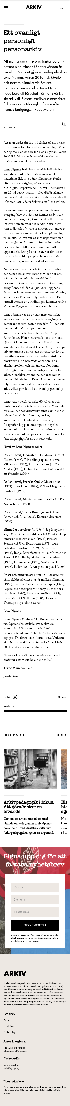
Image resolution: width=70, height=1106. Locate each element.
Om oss (7, 1020)
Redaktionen (9, 1026)
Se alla (62, 735)
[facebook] (64, 124)
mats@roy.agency (12, 1068)
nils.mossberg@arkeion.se (15, 1051)
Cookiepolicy (9, 1032)
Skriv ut (62, 697)
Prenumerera (35, 925)
